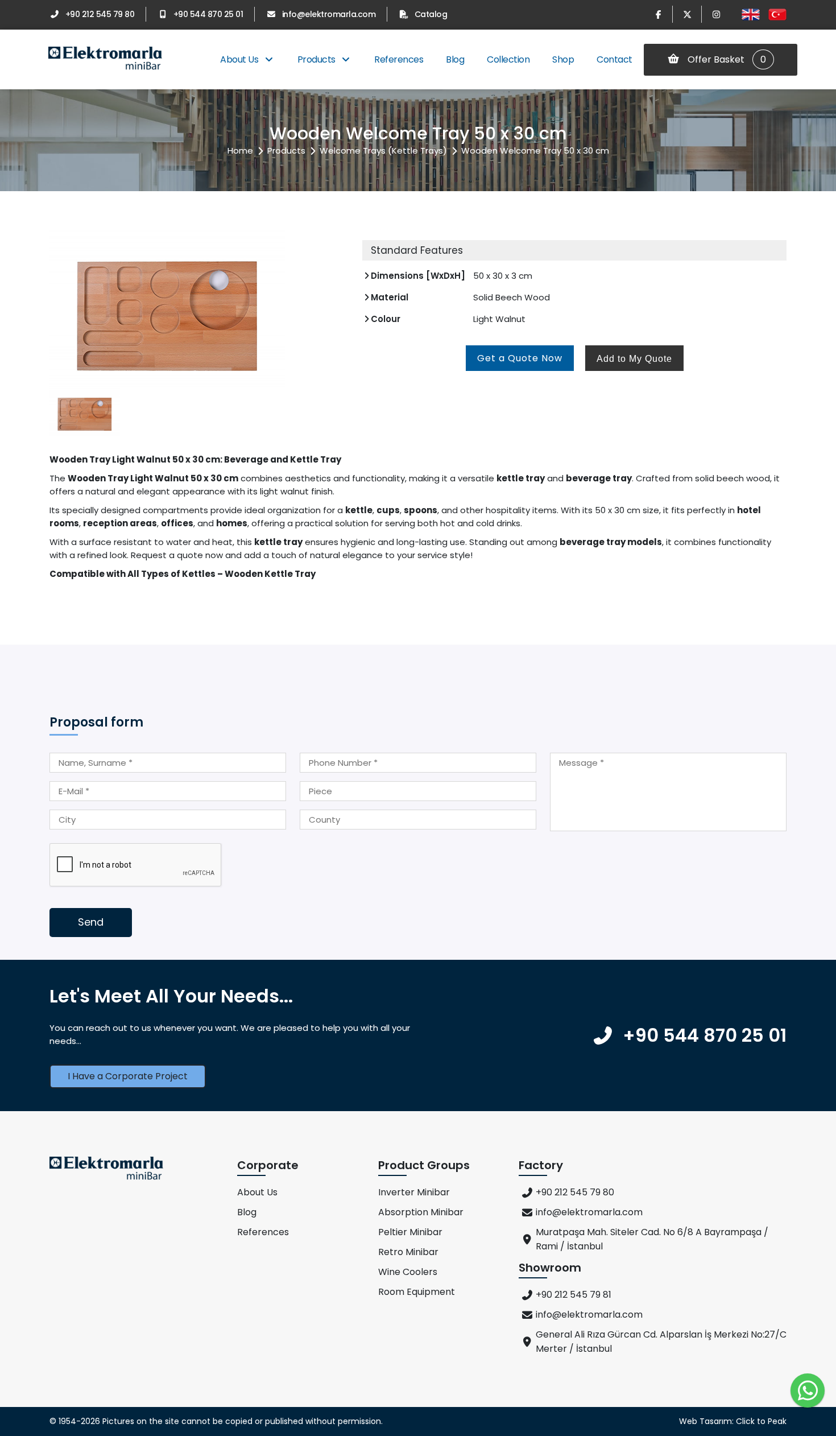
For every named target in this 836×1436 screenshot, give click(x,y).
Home (240, 150)
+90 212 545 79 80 (99, 14)
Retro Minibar (408, 1251)
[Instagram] (716, 14)
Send (91, 922)
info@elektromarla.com (328, 14)
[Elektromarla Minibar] (105, 59)
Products (317, 59)
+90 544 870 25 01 (208, 14)
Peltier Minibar (410, 1232)
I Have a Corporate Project (128, 1076)
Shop (563, 59)
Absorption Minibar (420, 1212)
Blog (455, 59)
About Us (240, 59)
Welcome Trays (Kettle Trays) (383, 150)
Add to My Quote (634, 359)
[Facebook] (658, 14)
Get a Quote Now (519, 358)
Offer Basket (725, 59)
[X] (687, 14)
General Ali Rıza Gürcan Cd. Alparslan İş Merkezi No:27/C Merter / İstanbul (661, 1341)
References (398, 59)
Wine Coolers (407, 1271)
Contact (614, 59)
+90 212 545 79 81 (573, 1294)
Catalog (431, 14)
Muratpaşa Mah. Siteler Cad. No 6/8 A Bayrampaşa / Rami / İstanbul (652, 1239)
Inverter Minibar (414, 1192)
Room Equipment (416, 1291)
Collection (508, 59)
